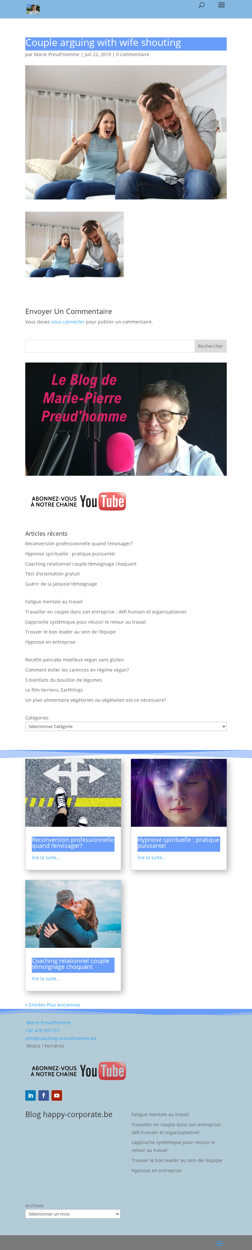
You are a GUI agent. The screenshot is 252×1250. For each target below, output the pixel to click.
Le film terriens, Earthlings (54, 690)
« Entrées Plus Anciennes (52, 1005)
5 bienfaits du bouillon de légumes (63, 680)
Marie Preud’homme (48, 1022)
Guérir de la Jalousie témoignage (61, 584)
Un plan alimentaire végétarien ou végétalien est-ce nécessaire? (95, 700)
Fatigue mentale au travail (54, 601)
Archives (34, 1205)
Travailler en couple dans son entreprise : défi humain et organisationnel (105, 612)
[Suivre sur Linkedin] (30, 1095)
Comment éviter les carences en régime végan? (77, 670)
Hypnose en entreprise (50, 642)
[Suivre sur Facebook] (43, 1095)
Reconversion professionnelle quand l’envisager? (79, 543)
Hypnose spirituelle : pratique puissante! (70, 554)
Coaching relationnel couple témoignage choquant (80, 564)
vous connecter (68, 322)
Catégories (37, 718)
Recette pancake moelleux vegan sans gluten (74, 659)
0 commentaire (132, 54)
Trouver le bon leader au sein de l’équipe (70, 632)
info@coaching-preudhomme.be (60, 1038)
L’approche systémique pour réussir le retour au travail (85, 622)
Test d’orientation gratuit (52, 574)
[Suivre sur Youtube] (57, 1095)
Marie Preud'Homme (56, 54)
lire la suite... (46, 857)
